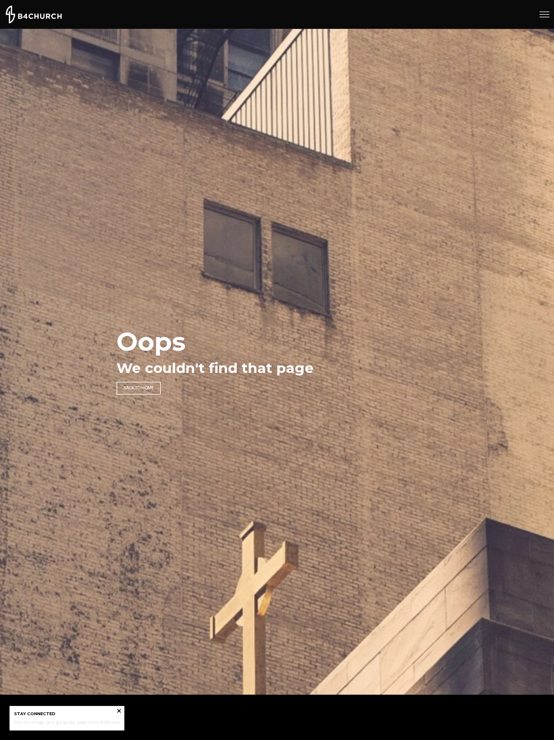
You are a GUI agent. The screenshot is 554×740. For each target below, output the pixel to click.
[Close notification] (119, 711)
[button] (544, 14)
